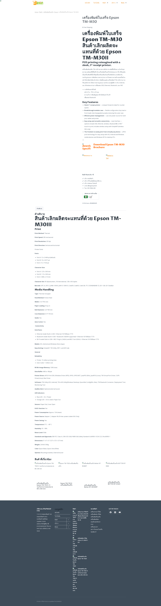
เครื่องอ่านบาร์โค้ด (96, 512)
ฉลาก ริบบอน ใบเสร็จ (96, 529)
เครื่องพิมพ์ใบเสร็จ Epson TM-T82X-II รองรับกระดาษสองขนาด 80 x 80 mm (45, 486)
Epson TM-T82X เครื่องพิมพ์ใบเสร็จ (66, 484)
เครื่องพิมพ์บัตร (95, 519)
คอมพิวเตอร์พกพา (95, 522)
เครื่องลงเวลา (94, 527)
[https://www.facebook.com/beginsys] (110, 512)
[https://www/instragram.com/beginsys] (115, 512)
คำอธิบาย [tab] (39, 208)
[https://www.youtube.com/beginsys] (120, 512)
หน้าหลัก (87, 3)
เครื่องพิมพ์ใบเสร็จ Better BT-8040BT (91, 486)
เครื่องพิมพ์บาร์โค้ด (96, 514)
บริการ (114, 3)
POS (92, 524)
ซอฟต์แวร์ (93, 532)
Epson (87, 203)
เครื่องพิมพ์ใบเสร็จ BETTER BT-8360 (114, 483)
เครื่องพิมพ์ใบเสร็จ (93, 203)
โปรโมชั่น (96, 3)
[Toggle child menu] (68, 520)
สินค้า (104, 3)
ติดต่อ (122, 3)
